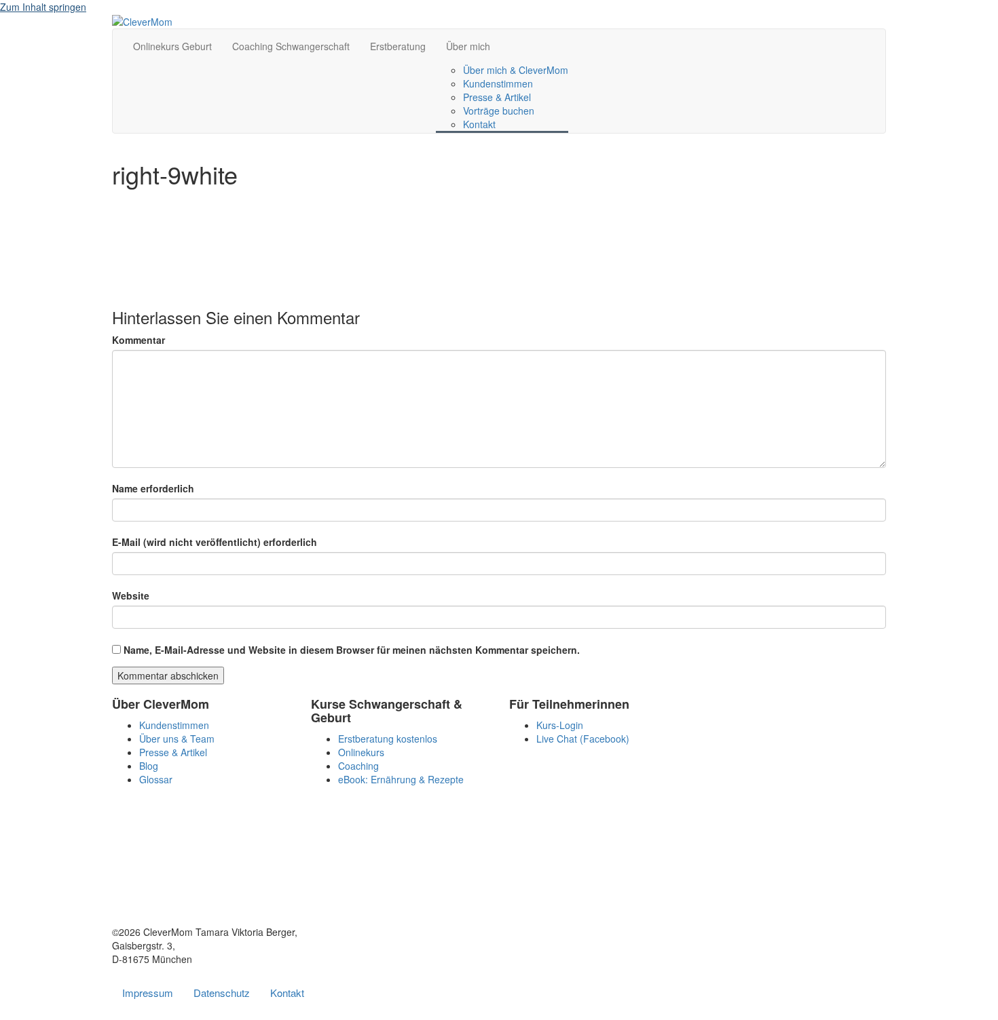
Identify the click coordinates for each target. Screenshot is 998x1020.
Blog (148, 765)
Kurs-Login (559, 725)
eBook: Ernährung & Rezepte (401, 779)
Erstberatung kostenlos (387, 738)
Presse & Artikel (497, 97)
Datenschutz (221, 992)
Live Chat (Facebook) (582, 738)
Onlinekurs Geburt (172, 46)
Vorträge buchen (498, 110)
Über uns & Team (177, 738)
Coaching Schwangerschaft (291, 46)
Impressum (147, 992)
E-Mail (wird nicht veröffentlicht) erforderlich (214, 542)
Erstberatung (398, 46)
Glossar (155, 779)
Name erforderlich (153, 488)
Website (130, 595)
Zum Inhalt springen (43, 7)
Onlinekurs (361, 752)
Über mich (468, 46)
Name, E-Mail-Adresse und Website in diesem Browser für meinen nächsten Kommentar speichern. (352, 649)
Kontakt (479, 124)
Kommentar (138, 340)
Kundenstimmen (498, 83)
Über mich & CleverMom (515, 70)
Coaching (358, 765)
